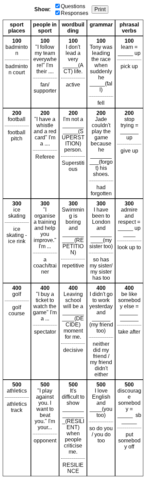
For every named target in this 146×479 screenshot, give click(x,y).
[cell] (17, 72)
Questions (73, 6)
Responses (74, 13)
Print (100, 9)
